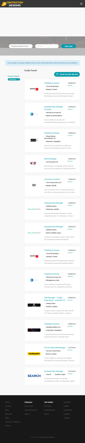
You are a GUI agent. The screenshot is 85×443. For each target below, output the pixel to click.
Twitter (66, 406)
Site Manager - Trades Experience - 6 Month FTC (55, 299)
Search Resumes (31, 410)
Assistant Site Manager (53, 203)
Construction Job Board (47, 437)
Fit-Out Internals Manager (55, 347)
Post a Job (29, 406)
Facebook (67, 402)
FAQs (7, 418)
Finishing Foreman (51, 83)
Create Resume (49, 410)
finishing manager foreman (14, 79)
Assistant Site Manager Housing (53, 108)
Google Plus (68, 410)
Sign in (27, 414)
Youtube (67, 418)
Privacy (8, 426)
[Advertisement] (42, 21)
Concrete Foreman (52, 179)
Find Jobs (68, 46)
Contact (8, 406)
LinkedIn (67, 414)
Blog (7, 410)
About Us (8, 414)
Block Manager (50, 159)
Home (7, 402)
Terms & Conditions (12, 422)
